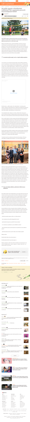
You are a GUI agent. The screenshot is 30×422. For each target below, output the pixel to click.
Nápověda (17, 416)
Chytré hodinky (14, 414)
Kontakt (20, 416)
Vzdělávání (19, 263)
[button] (15, 27)
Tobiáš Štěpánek (3, 296)
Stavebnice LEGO (14, 413)
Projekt (22, 263)
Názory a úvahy (4, 297)
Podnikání (24, 263)
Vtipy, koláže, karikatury (6, 323)
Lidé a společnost (4, 345)
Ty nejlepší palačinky (4, 402)
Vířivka (16, 411)
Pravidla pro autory (9, 417)
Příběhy (3, 339)
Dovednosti (3, 264)
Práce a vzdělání (4, 286)
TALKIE (2, 344)
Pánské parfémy (18, 414)
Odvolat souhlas (14, 417)
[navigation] (0, 1)
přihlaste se (14, 16)
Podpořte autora (25, 14)
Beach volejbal (15, 263)
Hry (2, 334)
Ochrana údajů (23, 416)
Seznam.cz (5, 416)
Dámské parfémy (18, 413)
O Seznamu (8, 416)
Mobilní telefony (10, 413)
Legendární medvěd (4, 327)
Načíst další (15, 355)
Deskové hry (25, 413)
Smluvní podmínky (13, 416)
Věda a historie (4, 317)
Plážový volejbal (11, 263)
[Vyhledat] (17, 1)
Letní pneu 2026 (21, 402)
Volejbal (7, 263)
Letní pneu (22, 413)
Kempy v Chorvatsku (13, 402)
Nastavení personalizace (20, 417)
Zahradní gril (13, 411)
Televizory (11, 414)
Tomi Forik (3, 316)
